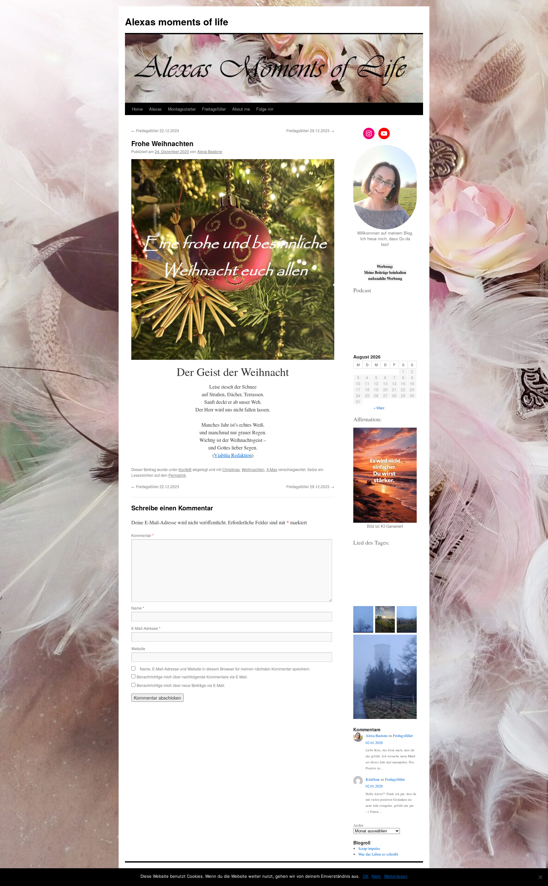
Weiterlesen (396, 876)
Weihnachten (253, 469)
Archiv (358, 825)
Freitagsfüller (214, 109)
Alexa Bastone (209, 151)
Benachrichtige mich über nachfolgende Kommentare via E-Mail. (192, 676)
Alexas (155, 109)
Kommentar (142, 535)
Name (137, 608)
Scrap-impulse (369, 848)
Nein (376, 876)
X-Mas (271, 469)
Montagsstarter (182, 109)
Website (138, 648)
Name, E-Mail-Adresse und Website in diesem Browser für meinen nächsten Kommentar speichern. (225, 668)
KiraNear (373, 779)
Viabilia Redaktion (233, 455)
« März (379, 407)
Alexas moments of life (176, 21)
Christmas (231, 469)
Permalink (177, 475)
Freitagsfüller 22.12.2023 (155, 130)
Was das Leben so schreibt (378, 854)
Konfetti (185, 469)
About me (241, 109)
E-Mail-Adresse (145, 628)
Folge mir (264, 109)
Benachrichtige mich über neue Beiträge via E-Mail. (181, 685)
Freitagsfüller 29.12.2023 (310, 130)
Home (137, 109)
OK (366, 876)
